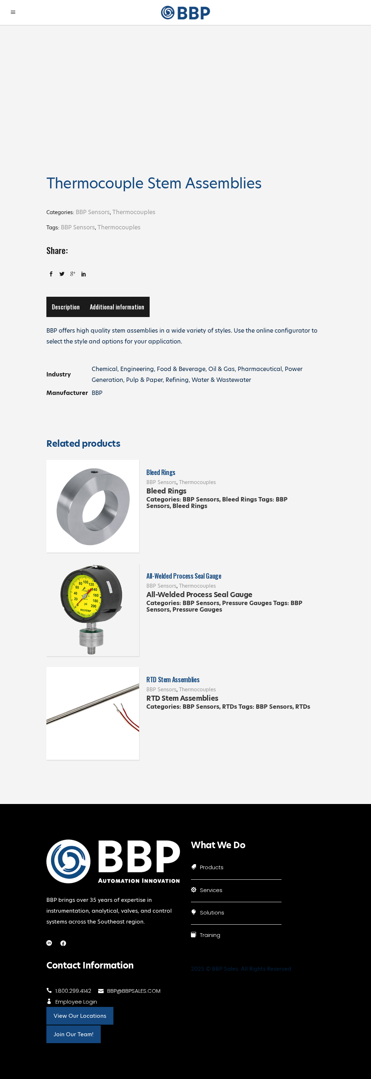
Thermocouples (133, 212)
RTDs (229, 707)
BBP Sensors (93, 212)
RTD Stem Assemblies (172, 679)
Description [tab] (66, 307)
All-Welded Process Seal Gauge (183, 575)
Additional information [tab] (117, 307)
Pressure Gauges (247, 603)
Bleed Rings (160, 472)
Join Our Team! (73, 1034)
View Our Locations (80, 1016)
